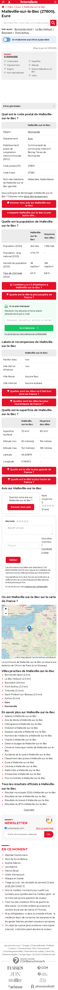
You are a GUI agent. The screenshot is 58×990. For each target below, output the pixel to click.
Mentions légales (10, 954)
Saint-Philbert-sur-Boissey (19, 694)
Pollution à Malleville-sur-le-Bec (21, 728)
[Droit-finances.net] (43, 974)
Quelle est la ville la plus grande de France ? (30, 471)
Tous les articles (24, 948)
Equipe (26, 945)
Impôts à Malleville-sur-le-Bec (20, 739)
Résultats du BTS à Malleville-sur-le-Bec (26, 804)
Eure (18, 7)
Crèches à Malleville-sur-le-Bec (21, 766)
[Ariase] (15, 986)
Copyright (29, 809)
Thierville (9, 690)
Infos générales (11, 106)
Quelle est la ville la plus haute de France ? (31, 481)
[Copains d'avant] (15, 980)
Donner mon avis (21, 507)
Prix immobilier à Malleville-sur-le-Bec (25, 778)
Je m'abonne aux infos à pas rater (30, 39)
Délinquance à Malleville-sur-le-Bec (23, 724)
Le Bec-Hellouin (43, 29)
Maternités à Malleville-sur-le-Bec (22, 770)
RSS (34, 948)
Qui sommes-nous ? (12, 945)
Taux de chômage (12, 273)
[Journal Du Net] (15, 974)
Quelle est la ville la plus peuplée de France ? (30, 296)
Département (13, 65)
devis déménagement (35, 196)
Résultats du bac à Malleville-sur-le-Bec (25, 796)
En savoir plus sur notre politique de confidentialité (26, 334)
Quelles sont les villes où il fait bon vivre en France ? (30, 392)
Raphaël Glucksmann (16, 855)
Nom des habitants (15, 73)
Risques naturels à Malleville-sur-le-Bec (25, 731)
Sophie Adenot (13, 863)
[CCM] (43, 968)
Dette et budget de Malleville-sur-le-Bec (26, 743)
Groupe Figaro (25, 954)
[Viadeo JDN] (43, 980)
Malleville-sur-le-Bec (34, 7)
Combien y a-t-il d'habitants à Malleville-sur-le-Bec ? (30, 286)
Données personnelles (13, 951)
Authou (8, 698)
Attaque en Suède (14, 878)
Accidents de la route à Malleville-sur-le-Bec (28, 754)
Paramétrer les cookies (34, 951)
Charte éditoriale (38, 945)
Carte (34, 75)
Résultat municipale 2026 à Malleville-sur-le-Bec (30, 792)
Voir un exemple (45, 828)
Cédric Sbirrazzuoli (14, 874)
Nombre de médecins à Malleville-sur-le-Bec (28, 735)
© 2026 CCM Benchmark (44, 954)
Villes (10, 7)
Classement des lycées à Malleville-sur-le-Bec (29, 758)
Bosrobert (7, 32)
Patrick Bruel (12, 870)
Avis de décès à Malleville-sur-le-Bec (24, 720)
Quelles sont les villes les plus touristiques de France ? (30, 402)
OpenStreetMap (38, 657)
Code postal (12, 61)
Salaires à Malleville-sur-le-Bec (21, 716)
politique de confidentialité (36, 586)
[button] (29, 628)
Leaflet (17, 657)
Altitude (35, 65)
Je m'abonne (27, 328)
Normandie (34, 132)
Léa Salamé (11, 866)
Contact (12, 948)
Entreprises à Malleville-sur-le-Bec (23, 774)
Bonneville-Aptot (23, 29)
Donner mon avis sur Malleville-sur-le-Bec (30, 204)
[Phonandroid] (43, 986)
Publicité (50, 945)
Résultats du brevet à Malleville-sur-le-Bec (27, 800)
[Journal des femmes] (15, 968)
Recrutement (43, 948)
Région (10, 69)
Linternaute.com (15, 828)
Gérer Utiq (49, 951)
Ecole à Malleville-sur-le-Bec (19, 762)
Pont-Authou (22, 32)
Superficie (36, 61)
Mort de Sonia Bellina (16, 859)
